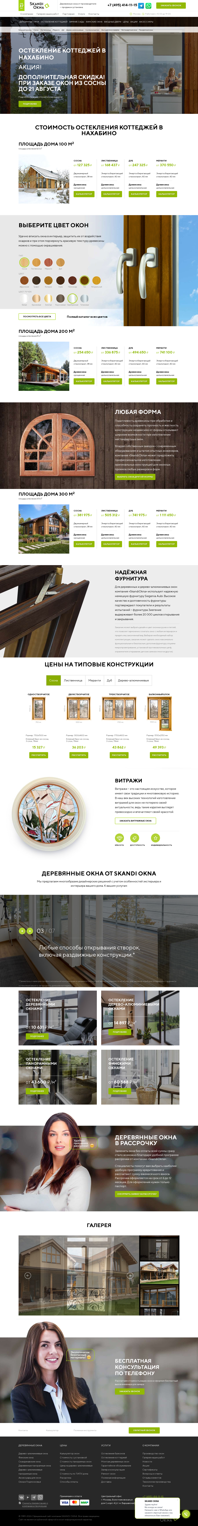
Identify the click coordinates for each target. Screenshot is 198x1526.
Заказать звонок (171, 5)
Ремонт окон (108, 1473)
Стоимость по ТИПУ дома (74, 1473)
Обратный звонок (144, 1430)
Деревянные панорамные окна (35, 1465)
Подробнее (30, 104)
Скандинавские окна (30, 1461)
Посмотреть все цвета (37, 316)
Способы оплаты (69, 1481)
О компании (26, 14)
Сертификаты (149, 1469)
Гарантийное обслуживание (116, 1465)
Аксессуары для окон (30, 1477)
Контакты (93, 14)
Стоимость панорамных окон (75, 1461)
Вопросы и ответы (152, 1473)
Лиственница (45, 30)
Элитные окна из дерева (110, 30)
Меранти (56, 30)
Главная (22, 34)
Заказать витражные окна (135, 821)
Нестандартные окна (129, 30)
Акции (145, 1465)
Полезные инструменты (85, 1430)
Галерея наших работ (48, 14)
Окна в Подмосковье (30, 1481)
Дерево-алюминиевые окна (33, 1453)
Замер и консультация (113, 1469)
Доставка (106, 1481)
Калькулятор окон (25, 30)
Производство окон (153, 1453)
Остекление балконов (113, 1453)
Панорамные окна (146, 30)
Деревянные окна (30, 1445)
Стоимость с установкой (73, 1457)
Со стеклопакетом (92, 30)
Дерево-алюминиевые (74, 30)
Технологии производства (156, 1481)
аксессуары (83, 947)
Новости (147, 1461)
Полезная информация (113, 1477)
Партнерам (68, 14)
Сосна (36, 30)
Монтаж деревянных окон (115, 1461)
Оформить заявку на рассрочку (137, 1194)
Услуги (81, 14)
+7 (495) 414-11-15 (122, 5)
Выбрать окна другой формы (135, 477)
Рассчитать (39, 755)
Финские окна (26, 1457)
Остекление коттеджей (40, 34)
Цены (63, 1445)
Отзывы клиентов (151, 1477)
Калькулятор (84, 194)
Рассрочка (65, 1477)
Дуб (63, 30)
